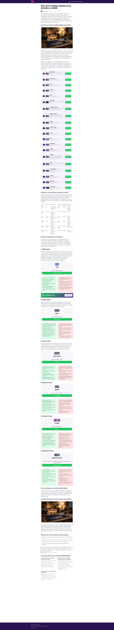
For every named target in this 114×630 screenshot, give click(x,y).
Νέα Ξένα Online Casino (78, 1)
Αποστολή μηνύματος (57, 616)
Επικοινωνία (71, 1)
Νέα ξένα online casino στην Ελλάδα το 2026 (39, 626)
